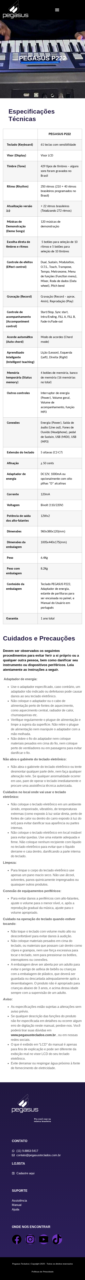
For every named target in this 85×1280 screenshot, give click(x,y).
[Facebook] (17, 1239)
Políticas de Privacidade (43, 1272)
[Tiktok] (57, 1239)
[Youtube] (44, 1239)
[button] (57, 10)
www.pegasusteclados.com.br (33, 1035)
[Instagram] (30, 1239)
